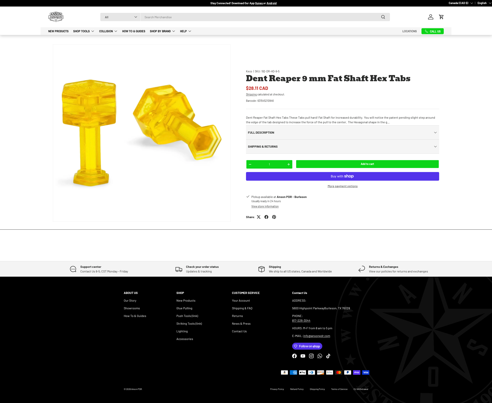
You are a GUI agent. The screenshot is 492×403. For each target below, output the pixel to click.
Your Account (241, 300)
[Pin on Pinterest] (274, 217)
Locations (409, 31)
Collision (106, 31)
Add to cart (367, 164)
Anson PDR (136, 389)
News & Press (241, 323)
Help (183, 31)
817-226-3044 (301, 320)
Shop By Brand (160, 31)
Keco (249, 71)
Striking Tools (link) (189, 323)
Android (272, 3)
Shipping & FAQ (242, 308)
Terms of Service (339, 389)
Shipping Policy (317, 389)
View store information (265, 206)
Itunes (259, 3)
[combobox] (245, 17)
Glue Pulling (184, 308)
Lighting (182, 331)
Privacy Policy (277, 389)
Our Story (130, 300)
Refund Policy (297, 389)
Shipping (251, 94)
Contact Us (239, 331)
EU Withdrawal (361, 389)
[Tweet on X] (259, 217)
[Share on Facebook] (266, 217)
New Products (58, 31)
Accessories (184, 339)
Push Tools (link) (187, 316)
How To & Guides (133, 31)
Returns (237, 316)
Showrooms (132, 308)
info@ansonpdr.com (316, 336)
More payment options (343, 186)
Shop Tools (81, 31)
